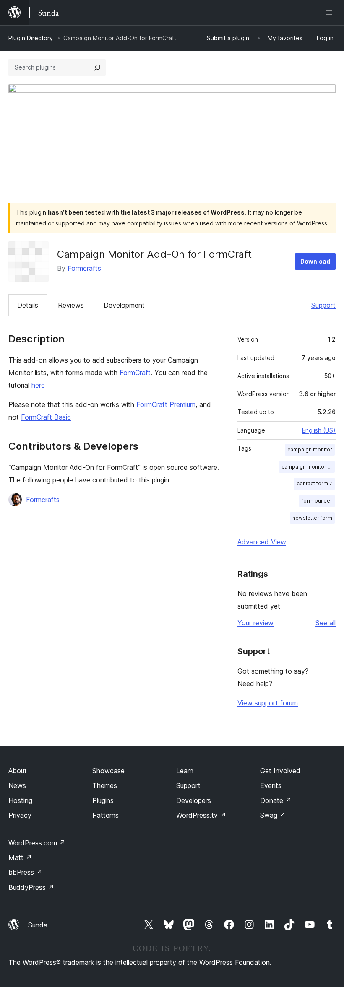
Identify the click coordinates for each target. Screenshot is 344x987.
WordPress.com (36, 843)
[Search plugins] (97, 67)
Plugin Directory (30, 37)
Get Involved (280, 771)
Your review (255, 623)
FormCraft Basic (46, 417)
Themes (104, 785)
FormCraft (135, 372)
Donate (276, 800)
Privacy (19, 815)
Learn (184, 771)
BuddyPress (31, 887)
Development (124, 305)
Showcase (108, 771)
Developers (193, 800)
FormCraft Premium (165, 404)
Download (315, 261)
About (17, 771)
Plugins (103, 800)
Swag (273, 815)
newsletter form (312, 518)
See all (325, 623)
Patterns (105, 815)
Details (27, 305)
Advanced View (261, 542)
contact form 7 (314, 483)
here (38, 385)
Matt (20, 857)
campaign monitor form (308, 467)
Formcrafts (84, 268)
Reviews (71, 305)
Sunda (37, 925)
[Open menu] (330, 12)
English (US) (319, 430)
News (17, 785)
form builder (317, 500)
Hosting (20, 800)
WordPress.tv (201, 815)
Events (270, 785)
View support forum (267, 703)
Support (323, 305)
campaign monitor (309, 449)
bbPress (25, 872)
